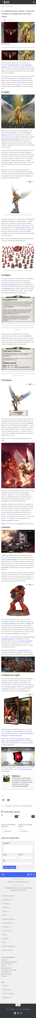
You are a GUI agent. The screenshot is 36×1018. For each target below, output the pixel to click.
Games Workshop (6, 968)
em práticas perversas (13, 65)
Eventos (5, 911)
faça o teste (4, 771)
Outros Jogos (6, 930)
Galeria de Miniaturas (8, 919)
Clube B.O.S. (4, 960)
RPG (4, 942)
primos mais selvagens (24, 227)
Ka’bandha (4, 567)
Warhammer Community (26, 805)
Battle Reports (7, 899)
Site (4, 860)
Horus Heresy (16, 805)
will (5, 19)
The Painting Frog (6, 972)
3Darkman (7, 831)
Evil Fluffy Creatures (6, 964)
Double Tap (6, 907)
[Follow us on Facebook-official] (31, 875)
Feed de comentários (8, 993)
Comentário (6, 843)
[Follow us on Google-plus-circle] (28, 875)
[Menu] (34, 2)
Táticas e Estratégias (8, 946)
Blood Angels (9, 805)
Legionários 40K (7, 923)
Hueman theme (26, 1009)
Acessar (5, 985)
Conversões (6, 903)
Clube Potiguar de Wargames (9, 962)
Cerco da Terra (23, 650)
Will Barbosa (16, 776)
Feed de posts (7, 989)
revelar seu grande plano (8, 559)
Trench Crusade (7, 950)
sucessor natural (5, 520)
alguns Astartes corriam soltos (9, 139)
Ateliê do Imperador (8, 896)
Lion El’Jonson (8, 623)
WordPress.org (7, 997)
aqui (7, 44)
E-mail (21, 854)
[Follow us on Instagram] (34, 875)
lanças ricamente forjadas (8, 284)
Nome (5, 854)
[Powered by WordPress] (12, 1009)
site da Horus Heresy (24, 769)
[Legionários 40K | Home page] (7, 2)
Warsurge (4, 976)
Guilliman (29, 623)
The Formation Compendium (9, 970)
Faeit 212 (3, 966)
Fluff (3, 6)
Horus (19, 523)
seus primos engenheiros (25, 641)
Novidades (9, 6)
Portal (4, 934)
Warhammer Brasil (6, 974)
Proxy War (6, 938)
